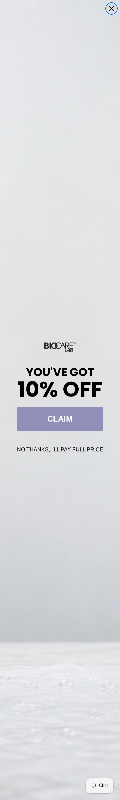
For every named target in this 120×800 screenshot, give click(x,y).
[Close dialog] (111, 8)
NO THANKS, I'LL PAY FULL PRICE (60, 449)
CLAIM (60, 418)
